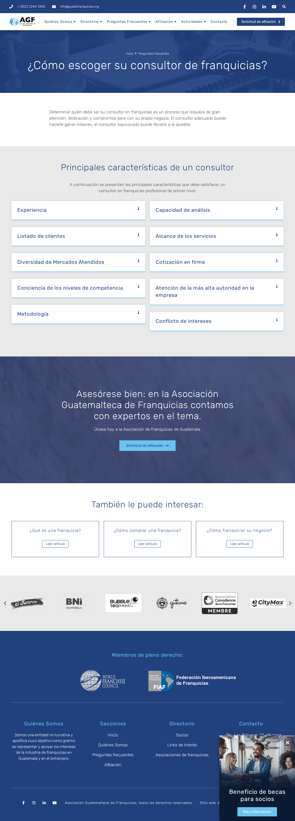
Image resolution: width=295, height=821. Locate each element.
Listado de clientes (41, 236)
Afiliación (164, 22)
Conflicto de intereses (184, 321)
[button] (78, 210)
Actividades (192, 22)
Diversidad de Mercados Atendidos (60, 262)
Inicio (129, 53)
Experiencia (32, 210)
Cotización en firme (180, 262)
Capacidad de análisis (183, 210)
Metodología (33, 314)
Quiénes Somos (58, 22)
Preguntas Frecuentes (127, 22)
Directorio (89, 22)
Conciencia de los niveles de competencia (70, 288)
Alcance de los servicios (186, 236)
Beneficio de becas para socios (257, 795)
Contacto (219, 22)
